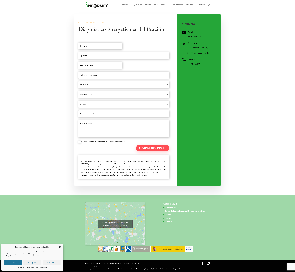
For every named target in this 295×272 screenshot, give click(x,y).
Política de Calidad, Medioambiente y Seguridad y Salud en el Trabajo (143, 269)
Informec (189, 5)
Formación (124, 5)
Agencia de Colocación (142, 5)
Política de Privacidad (113, 269)
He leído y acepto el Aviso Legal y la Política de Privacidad (103, 142)
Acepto (12, 262)
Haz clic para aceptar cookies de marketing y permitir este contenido (115, 224)
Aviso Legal (34, 268)
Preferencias (52, 262)
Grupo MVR (170, 203)
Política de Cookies (24, 268)
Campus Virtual (177, 5)
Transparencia (159, 5)
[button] (60, 247)
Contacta (201, 5)
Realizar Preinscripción (152, 148)
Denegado (32, 262)
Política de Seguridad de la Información (178, 269)
